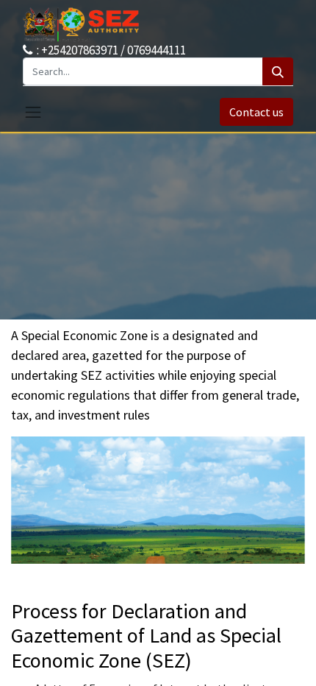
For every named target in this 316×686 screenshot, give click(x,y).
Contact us (256, 112)
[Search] (277, 71)
